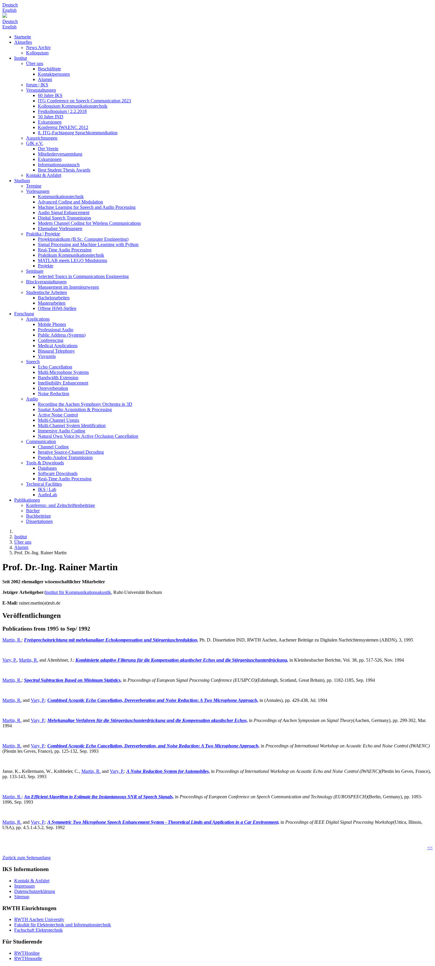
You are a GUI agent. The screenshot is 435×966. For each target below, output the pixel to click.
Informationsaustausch (59, 164)
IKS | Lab (47, 489)
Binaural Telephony (56, 350)
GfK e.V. (34, 143)
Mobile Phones (52, 324)
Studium (22, 180)
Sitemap (21, 896)
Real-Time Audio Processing (64, 249)
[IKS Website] (217, 16)
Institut (20, 58)
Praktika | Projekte (43, 233)
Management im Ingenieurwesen (68, 287)
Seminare (35, 271)
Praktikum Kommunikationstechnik (71, 255)
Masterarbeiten (51, 303)
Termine (33, 185)
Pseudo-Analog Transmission (65, 457)
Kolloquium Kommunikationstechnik (72, 106)
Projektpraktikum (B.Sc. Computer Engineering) (83, 239)
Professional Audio (55, 329)
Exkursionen (50, 122)
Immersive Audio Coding (61, 430)
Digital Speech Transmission (64, 217)
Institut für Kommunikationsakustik (78, 592)
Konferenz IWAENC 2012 (63, 127)
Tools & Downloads (45, 462)
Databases (47, 468)
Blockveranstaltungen (46, 281)
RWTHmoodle (28, 958)
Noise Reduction (53, 393)
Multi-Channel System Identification (72, 425)
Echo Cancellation (55, 366)
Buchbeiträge (38, 515)
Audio (32, 398)
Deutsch (10, 4)
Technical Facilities (44, 484)
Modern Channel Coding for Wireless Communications (89, 223)
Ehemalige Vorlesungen (60, 228)
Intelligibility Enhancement (63, 382)
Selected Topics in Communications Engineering (83, 276)
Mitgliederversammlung (60, 153)
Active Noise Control (58, 414)
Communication (41, 441)
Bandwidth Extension (58, 377)
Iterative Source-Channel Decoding (71, 452)
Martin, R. (12, 639)
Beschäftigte (49, 68)
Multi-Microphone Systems (63, 372)
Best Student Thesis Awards (64, 169)
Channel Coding (53, 446)
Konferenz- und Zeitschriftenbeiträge (60, 505)
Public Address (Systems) (62, 334)
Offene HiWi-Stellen (57, 308)
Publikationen (27, 500)
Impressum (24, 886)
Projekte (45, 265)
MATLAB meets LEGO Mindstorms (72, 260)
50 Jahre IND (50, 116)
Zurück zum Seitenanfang (26, 857)
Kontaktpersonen (54, 74)
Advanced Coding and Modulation (70, 201)
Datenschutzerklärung (34, 891)
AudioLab (47, 494)
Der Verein (48, 148)
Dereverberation (53, 388)
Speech (33, 361)
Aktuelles (23, 42)
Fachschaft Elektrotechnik (38, 930)
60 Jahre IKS (50, 95)
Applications (38, 319)
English (9, 10)
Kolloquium (37, 52)
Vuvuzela (47, 356)
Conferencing (50, 340)
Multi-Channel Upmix (58, 420)
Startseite (22, 36)
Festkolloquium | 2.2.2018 (62, 111)
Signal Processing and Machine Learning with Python (88, 244)
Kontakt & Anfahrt (43, 175)
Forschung (24, 313)
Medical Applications (58, 345)
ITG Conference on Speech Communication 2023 (84, 100)
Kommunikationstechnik (61, 196)
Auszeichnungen (41, 137)
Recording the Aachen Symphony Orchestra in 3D (85, 404)
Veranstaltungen (41, 90)
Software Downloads (58, 473)
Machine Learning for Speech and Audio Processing (87, 207)
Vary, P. (9, 660)
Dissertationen (39, 521)
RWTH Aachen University (39, 919)
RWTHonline (27, 953)
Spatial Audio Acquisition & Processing (75, 409)
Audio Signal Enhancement (63, 212)
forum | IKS (37, 84)
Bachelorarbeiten (54, 297)
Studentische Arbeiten (46, 292)
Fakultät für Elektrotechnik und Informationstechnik (62, 924)
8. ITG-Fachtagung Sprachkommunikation (77, 132)
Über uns (34, 63)
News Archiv (38, 47)
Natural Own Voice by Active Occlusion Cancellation (88, 436)
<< (430, 847)
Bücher (33, 510)
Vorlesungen (37, 191)
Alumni (45, 79)
